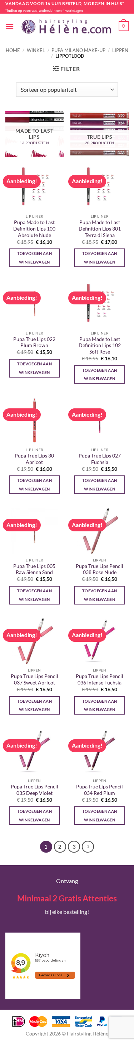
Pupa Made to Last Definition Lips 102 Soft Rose (100, 345)
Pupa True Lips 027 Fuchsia (100, 459)
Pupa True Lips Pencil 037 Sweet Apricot (34, 679)
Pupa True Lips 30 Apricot (34, 459)
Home (13, 50)
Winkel (36, 50)
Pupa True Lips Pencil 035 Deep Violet (34, 790)
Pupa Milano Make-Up (78, 50)
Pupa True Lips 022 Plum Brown (34, 342)
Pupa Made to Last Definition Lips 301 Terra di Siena (100, 228)
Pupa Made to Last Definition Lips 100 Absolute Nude (34, 228)
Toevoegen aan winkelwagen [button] (34, 257)
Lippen (120, 50)
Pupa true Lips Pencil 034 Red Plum (99, 790)
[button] (9, 26)
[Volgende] (88, 847)
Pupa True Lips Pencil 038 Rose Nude (99, 569)
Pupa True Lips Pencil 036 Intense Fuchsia (99, 679)
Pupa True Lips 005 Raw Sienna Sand (34, 569)
